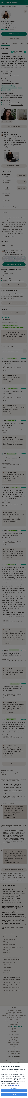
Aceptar (14, 1094)
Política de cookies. (14, 1085)
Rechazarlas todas (14, 1091)
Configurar (14, 1088)
